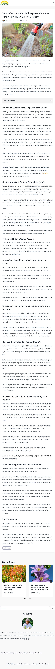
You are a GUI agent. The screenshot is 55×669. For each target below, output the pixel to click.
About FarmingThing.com (9, 653)
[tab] (24, 598)
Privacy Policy (23, 653)
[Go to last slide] (4, 581)
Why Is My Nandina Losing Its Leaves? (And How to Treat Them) (13, 587)
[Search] (53, 608)
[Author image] (3, 21)
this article (45, 173)
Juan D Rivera (10, 20)
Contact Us (32, 653)
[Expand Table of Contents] (50, 101)
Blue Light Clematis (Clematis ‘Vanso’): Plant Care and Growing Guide (39, 587)
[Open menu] (53, 3)
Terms (40, 653)
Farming (26, 20)
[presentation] (14, 573)
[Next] (51, 581)
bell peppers (6, 548)
